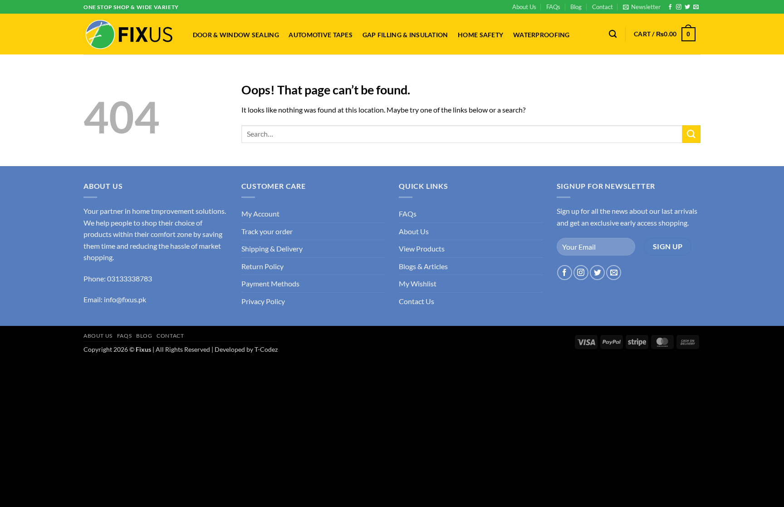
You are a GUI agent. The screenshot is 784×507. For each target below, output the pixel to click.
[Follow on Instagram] (678, 7)
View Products (422, 248)
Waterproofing (541, 35)
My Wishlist (417, 283)
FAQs (553, 6)
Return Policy (262, 266)
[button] (642, 7)
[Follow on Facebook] (670, 7)
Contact (602, 6)
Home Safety (480, 35)
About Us (524, 6)
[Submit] (691, 134)
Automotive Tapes (321, 35)
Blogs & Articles (423, 266)
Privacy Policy (263, 301)
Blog (576, 6)
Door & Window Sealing (236, 35)
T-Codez (266, 349)
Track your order (267, 231)
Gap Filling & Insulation (405, 35)
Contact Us (416, 301)
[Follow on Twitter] (687, 7)
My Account (260, 213)
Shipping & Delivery (272, 248)
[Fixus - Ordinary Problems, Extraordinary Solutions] (128, 34)
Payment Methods (270, 283)
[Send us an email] (696, 7)
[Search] (613, 34)
